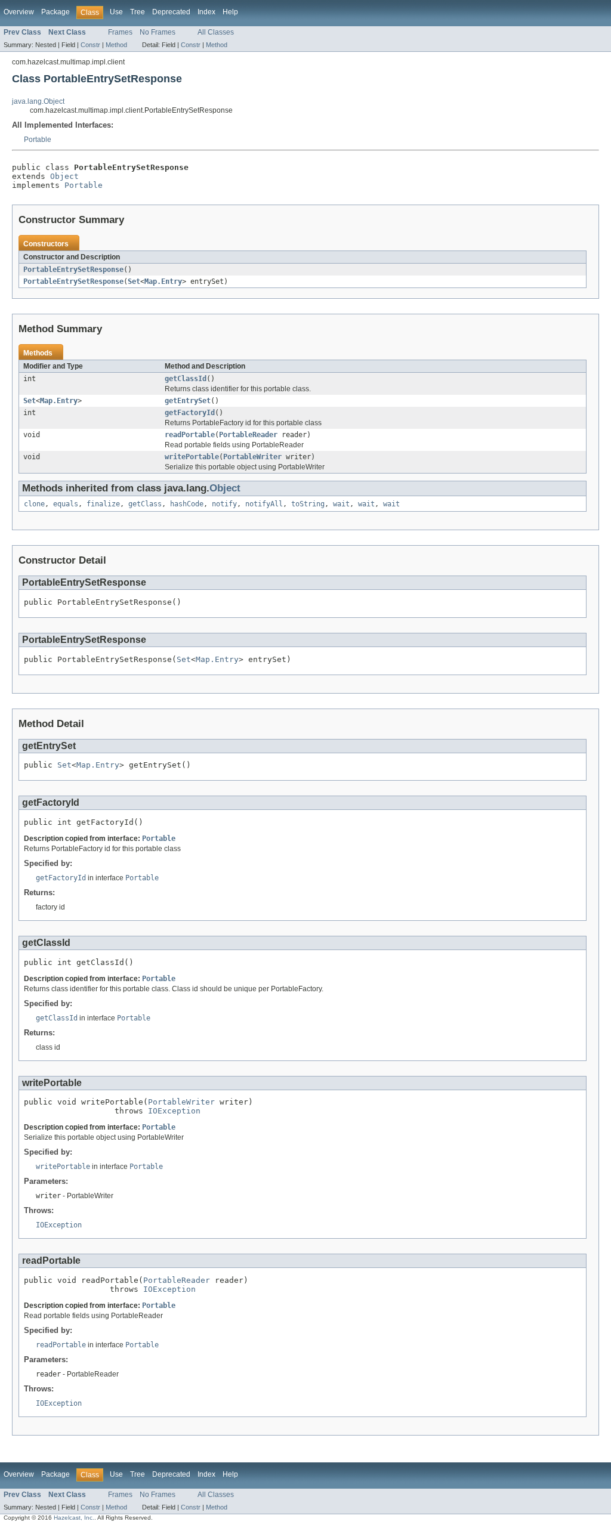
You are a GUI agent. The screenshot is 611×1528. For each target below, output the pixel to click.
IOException (174, 1110)
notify (224, 504)
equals (65, 504)
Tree (137, 12)
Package (55, 12)
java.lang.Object (38, 101)
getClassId (185, 379)
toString (308, 504)
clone (34, 504)
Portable (37, 139)
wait (341, 504)
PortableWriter (252, 457)
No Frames (157, 32)
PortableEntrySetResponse (73, 269)
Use (116, 12)
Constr (90, 44)
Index (206, 12)
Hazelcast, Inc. (74, 1517)
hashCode (186, 504)
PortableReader (248, 435)
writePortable (192, 457)
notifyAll (264, 504)
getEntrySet (188, 401)
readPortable (190, 435)
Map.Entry (163, 281)
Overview (19, 12)
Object (64, 176)
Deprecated (171, 12)
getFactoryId (190, 413)
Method (116, 44)
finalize (103, 504)
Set (134, 281)
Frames (120, 32)
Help (230, 12)
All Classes (216, 32)
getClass (145, 504)
